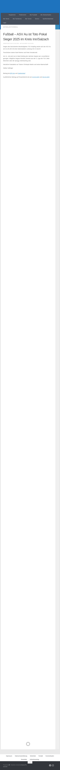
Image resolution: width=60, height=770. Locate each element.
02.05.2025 (35, 77)
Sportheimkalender (48, 18)
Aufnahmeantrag (34, 759)
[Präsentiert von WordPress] (9, 764)
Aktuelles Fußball (10, 27)
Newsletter (24, 759)
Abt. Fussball (33, 15)
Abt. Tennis (6, 18)
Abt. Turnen (28, 18)
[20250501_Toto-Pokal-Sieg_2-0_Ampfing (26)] (28, 102)
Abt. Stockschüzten (45, 15)
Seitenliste (33, 756)
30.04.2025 (45, 77)
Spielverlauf (21, 73)
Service (37, 18)
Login (4, 22)
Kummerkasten (50, 756)
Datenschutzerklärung (21, 756)
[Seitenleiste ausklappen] (57, 27)
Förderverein (22, 15)
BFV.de (12, 73)
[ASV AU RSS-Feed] (56, 765)
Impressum (9, 756)
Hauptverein (12, 15)
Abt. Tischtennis (17, 18)
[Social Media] (50, 765)
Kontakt (41, 756)
